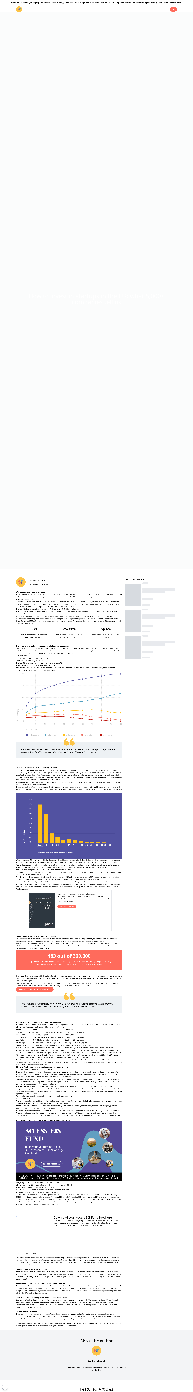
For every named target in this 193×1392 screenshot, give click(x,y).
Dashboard (162, 9)
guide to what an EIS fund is (89, 887)
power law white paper (27, 1291)
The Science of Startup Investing (61, 653)
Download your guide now (67, 906)
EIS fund (39, 1274)
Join (173, 9)
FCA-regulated (93, 1300)
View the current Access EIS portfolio (35, 989)
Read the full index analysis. (49, 780)
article (30, 623)
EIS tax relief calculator (62, 1057)
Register (79, 1225)
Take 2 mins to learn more (169, 2)
